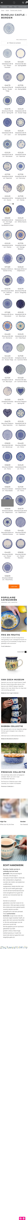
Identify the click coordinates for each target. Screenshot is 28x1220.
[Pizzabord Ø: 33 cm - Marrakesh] (7, 304)
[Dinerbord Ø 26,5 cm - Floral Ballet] (7, 478)
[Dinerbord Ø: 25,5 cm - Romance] (7, 325)
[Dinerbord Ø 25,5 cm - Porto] (20, 435)
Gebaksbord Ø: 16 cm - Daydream (20, 424)
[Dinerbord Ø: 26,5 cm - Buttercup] (7, 435)
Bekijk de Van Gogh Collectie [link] (9, 693)
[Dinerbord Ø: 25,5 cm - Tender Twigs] (7, 347)
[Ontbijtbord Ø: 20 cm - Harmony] (20, 166)
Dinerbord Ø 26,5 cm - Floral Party (7, 578)
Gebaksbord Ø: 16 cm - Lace (7, 133)
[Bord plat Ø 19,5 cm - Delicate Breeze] (7, 522)
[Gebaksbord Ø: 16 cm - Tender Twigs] (20, 100)
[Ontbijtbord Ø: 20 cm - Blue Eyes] (7, 369)
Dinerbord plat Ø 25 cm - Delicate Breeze (7, 292)
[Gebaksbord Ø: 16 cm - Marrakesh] (7, 144)
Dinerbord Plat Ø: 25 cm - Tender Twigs (7, 89)
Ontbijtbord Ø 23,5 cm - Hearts (7, 402)
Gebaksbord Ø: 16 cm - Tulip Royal (20, 337)
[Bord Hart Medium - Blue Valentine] (7, 413)
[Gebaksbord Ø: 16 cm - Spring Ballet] (20, 122)
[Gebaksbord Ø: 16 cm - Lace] (7, 122)
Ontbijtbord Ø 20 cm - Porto (20, 489)
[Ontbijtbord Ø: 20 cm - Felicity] (20, 187)
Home (2, 10)
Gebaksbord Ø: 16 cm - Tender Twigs (20, 111)
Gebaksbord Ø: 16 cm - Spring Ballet (20, 133)
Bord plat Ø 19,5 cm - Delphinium (21, 269)
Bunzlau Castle (22, 6)
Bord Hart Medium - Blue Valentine (7, 424)
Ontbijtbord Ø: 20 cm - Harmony (20, 177)
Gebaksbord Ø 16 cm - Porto (20, 468)
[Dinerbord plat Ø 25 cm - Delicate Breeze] (7, 280)
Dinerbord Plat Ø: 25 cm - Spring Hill (7, 111)
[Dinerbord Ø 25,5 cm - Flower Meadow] (7, 544)
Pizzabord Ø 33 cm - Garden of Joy (7, 269)
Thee (15, 6)
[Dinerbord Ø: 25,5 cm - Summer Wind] (20, 369)
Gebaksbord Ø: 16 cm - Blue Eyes (20, 315)
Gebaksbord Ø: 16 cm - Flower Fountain (7, 65)
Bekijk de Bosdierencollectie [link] (9, 738)
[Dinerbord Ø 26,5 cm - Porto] (7, 456)
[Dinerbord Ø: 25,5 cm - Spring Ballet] (20, 53)
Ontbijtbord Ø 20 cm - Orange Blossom (20, 247)
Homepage (4, 6)
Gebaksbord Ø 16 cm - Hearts (7, 199)
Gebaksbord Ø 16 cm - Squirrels (20, 155)
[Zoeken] (23, 2)
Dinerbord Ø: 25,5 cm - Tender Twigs (7, 358)
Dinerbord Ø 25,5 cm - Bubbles (20, 533)
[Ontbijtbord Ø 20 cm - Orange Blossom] (20, 235)
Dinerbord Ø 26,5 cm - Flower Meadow (20, 556)
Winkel (7, 10)
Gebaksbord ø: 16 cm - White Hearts (20, 220)
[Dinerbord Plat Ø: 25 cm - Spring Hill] (7, 100)
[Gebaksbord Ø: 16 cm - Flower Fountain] (7, 53)
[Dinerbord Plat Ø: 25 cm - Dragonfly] (20, 280)
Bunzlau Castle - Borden (16, 10)
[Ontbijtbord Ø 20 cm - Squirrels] (7, 166)
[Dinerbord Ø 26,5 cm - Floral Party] (7, 567)
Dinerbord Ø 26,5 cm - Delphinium (7, 511)
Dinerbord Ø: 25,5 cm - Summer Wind (20, 380)
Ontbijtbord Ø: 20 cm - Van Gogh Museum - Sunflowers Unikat (7, 222)
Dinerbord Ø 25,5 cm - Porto (20, 446)
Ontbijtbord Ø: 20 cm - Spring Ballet (20, 88)
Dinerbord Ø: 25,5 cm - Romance (7, 337)
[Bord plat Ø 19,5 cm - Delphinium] (20, 258)
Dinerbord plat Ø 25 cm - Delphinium (20, 511)
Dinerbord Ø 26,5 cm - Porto (7, 468)
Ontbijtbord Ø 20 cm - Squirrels (7, 177)
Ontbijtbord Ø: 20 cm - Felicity (20, 199)
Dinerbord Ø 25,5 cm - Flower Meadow (7, 556)
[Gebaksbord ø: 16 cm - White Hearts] (20, 209)
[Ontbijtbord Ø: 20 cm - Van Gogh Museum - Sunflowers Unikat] (7, 209)
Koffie (10, 6)
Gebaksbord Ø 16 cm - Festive (7, 246)
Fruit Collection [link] (5, 646)
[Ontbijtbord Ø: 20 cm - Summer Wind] (20, 347)
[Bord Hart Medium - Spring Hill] (20, 391)
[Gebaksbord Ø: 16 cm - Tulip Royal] (20, 325)
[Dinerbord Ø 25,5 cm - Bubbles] (20, 522)
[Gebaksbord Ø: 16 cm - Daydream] (20, 413)
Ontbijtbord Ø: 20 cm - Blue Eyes (7, 380)
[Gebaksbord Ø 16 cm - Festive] (7, 235)
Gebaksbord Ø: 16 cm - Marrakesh (7, 155)
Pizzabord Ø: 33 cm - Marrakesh (7, 315)
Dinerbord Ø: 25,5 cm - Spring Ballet (20, 64)
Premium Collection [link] (7, 786)
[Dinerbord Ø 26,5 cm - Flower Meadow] (20, 544)
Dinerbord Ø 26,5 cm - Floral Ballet (7, 489)
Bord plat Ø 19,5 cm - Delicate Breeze (7, 533)
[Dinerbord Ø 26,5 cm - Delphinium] (7, 500)
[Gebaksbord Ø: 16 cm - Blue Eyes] (20, 304)
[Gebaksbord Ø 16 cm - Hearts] (7, 187)
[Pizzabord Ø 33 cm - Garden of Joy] (7, 258)
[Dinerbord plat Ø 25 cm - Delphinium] (20, 500)
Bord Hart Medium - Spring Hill (21, 402)
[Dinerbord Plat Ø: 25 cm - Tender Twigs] (7, 77)
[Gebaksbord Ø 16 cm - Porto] (20, 456)
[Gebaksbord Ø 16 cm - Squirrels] (20, 144)
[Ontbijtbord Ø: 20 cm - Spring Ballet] (20, 77)
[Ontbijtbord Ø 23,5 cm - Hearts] (7, 391)
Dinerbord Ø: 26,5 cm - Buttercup (7, 446)
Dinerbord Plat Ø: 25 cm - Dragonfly (20, 291)
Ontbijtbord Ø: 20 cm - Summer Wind (20, 358)
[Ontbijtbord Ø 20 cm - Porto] (20, 478)
